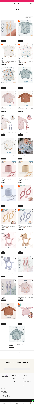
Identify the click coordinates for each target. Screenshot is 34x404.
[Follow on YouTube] (9, 396)
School (13, 382)
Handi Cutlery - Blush (21, 273)
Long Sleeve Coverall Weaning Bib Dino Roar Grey (17, 344)
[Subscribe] (29, 369)
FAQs (24, 385)
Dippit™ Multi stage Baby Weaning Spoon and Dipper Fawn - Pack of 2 (12, 226)
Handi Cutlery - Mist (4, 297)
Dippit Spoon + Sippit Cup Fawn (23, 179)
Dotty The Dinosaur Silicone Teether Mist (7, 273)
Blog (23, 378)
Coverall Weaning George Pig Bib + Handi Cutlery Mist (9, 132)
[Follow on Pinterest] (7, 396)
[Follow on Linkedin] (5, 396)
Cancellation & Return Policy (27, 381)
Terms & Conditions (26, 382)
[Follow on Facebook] (2, 396)
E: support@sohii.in (4, 392)
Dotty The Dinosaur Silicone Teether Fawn (24, 250)
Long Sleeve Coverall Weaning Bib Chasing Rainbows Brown (10, 320)
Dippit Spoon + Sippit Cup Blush (6, 179)
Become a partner (3, 391)
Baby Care (13, 378)
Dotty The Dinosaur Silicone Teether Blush (7, 250)
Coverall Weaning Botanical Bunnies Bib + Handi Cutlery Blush (11, 108)
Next (19, 352)
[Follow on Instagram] (3, 396)
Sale (12, 384)
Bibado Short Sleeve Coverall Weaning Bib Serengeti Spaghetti (11, 61)
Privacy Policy (25, 384)
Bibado (2, 36)
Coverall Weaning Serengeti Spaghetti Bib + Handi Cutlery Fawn (11, 155)
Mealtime (13, 381)
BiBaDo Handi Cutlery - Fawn (5, 37)
